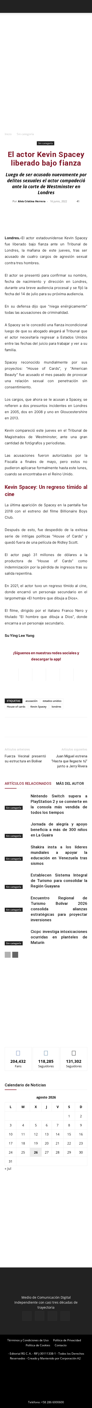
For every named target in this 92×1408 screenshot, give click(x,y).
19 (36, 1143)
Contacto (61, 1345)
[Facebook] (27, 1316)
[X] (52, 1316)
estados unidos (52, 701)
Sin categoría (25, 134)
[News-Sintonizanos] (40, 1035)
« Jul (8, 1168)
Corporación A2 (70, 1358)
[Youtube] (65, 1316)
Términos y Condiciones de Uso (28, 1340)
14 (57, 1134)
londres (56, 706)
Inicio (8, 134)
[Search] (85, 6)
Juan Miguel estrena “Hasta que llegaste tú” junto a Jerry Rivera (69, 761)
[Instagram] (39, 1316)
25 (23, 1152)
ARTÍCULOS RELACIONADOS (28, 783)
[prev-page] (8, 955)
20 (47, 1143)
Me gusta (18, 1051)
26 (36, 1152)
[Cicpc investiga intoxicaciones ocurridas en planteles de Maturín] (16, 937)
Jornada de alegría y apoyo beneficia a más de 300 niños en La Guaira (59, 829)
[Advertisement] (46, 80)
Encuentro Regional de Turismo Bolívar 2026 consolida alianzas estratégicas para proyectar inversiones (59, 909)
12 (36, 1134)
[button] (8, 6)
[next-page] (15, 955)
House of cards (16, 706)
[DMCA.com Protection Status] (46, 1395)
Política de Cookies (38, 1345)
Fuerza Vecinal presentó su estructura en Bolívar (25, 758)
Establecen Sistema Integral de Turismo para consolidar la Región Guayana (59, 880)
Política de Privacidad (67, 1340)
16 (81, 1134)
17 (11, 1143)
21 (57, 1143)
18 (23, 1143)
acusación (31, 701)
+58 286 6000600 (52, 1402)
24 (11, 1152)
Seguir (46, 1051)
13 (47, 1134)
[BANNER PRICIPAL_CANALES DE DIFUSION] (46, 23)
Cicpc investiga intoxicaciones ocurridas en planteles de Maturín (59, 937)
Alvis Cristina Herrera (32, 201)
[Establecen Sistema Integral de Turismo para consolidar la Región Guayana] (16, 880)
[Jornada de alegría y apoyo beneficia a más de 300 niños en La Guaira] (16, 829)
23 (81, 1143)
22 (69, 1143)
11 (23, 1134)
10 (11, 1134)
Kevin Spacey (38, 706)
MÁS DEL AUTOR (70, 783)
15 (69, 1134)
